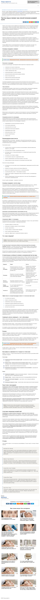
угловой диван (20, 11)
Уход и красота (6, 2)
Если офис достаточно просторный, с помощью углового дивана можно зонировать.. (15, 9)
